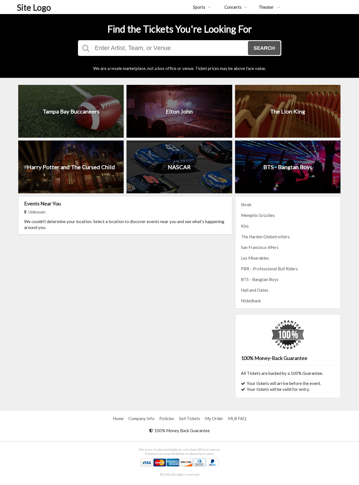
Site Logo (34, 7)
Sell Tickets (189, 418)
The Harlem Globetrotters (265, 236)
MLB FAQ (237, 418)
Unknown (36, 211)
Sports (199, 7)
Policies (166, 418)
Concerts (232, 7)
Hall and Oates (254, 290)
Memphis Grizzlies (258, 215)
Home (118, 418)
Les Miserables (255, 257)
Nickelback (251, 300)
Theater (267, 7)
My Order (214, 418)
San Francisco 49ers (260, 247)
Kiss (245, 225)
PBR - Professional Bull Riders (269, 268)
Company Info (141, 418)
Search (264, 48)
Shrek (246, 204)
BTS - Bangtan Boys (260, 279)
